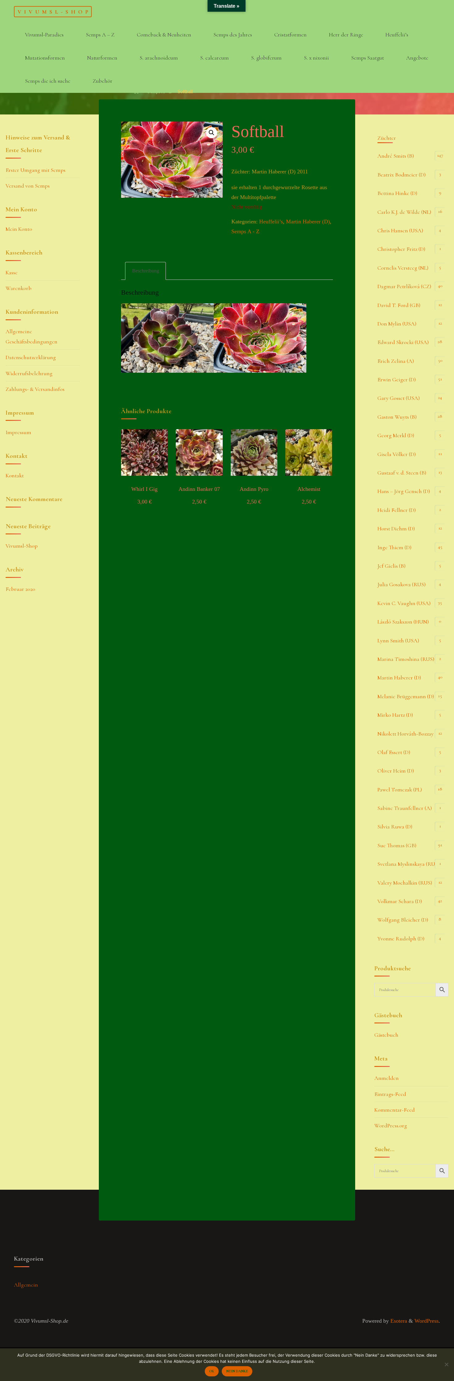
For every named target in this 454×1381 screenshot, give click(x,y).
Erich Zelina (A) (395, 361)
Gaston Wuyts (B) (397, 416)
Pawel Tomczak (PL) (399, 789)
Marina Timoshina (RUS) (405, 659)
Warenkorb (19, 288)
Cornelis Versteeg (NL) (402, 267)
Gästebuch (386, 1034)
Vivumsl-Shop (54, 11)
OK (211, 1371)
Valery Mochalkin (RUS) (404, 882)
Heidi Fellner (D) (396, 510)
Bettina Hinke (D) (397, 193)
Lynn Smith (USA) (398, 640)
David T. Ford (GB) (398, 305)
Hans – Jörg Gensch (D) (403, 491)
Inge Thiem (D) (394, 547)
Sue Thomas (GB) (396, 845)
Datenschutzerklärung (31, 357)
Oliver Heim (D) (395, 770)
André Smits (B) (395, 155)
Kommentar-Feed (394, 1109)
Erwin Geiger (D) (396, 379)
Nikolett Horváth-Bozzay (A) (409, 733)
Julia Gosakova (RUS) (401, 584)
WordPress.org (390, 1125)
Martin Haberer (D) (308, 221)
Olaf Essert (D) (393, 752)
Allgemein (26, 1284)
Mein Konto (19, 229)
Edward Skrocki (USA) (403, 342)
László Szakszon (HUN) (403, 621)
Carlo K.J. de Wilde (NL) (404, 212)
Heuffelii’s (271, 221)
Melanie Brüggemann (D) (405, 696)
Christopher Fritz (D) (401, 249)
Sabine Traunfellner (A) (404, 808)
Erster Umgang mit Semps (35, 170)
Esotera (398, 1321)
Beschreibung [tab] (145, 271)
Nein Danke (237, 1371)
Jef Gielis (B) (391, 565)
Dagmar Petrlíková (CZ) (404, 286)
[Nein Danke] (446, 1364)
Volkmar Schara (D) (399, 901)
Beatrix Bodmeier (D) (401, 174)
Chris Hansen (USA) (400, 230)
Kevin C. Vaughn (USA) (404, 603)
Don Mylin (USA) (396, 323)
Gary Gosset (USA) (398, 398)
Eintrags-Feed (390, 1094)
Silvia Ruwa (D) (394, 826)
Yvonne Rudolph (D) (400, 938)
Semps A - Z (159, 91)
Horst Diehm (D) (396, 528)
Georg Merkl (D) (395, 435)
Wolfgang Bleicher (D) (402, 919)
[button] (211, 132)
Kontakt (15, 475)
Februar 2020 (20, 589)
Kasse (12, 272)
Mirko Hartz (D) (395, 714)
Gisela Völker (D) (396, 454)
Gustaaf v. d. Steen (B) (401, 472)
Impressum (18, 432)
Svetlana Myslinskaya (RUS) (408, 864)
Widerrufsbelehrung (29, 373)
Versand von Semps (28, 185)
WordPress (426, 1321)
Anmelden (386, 1078)
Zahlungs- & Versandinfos (35, 389)
